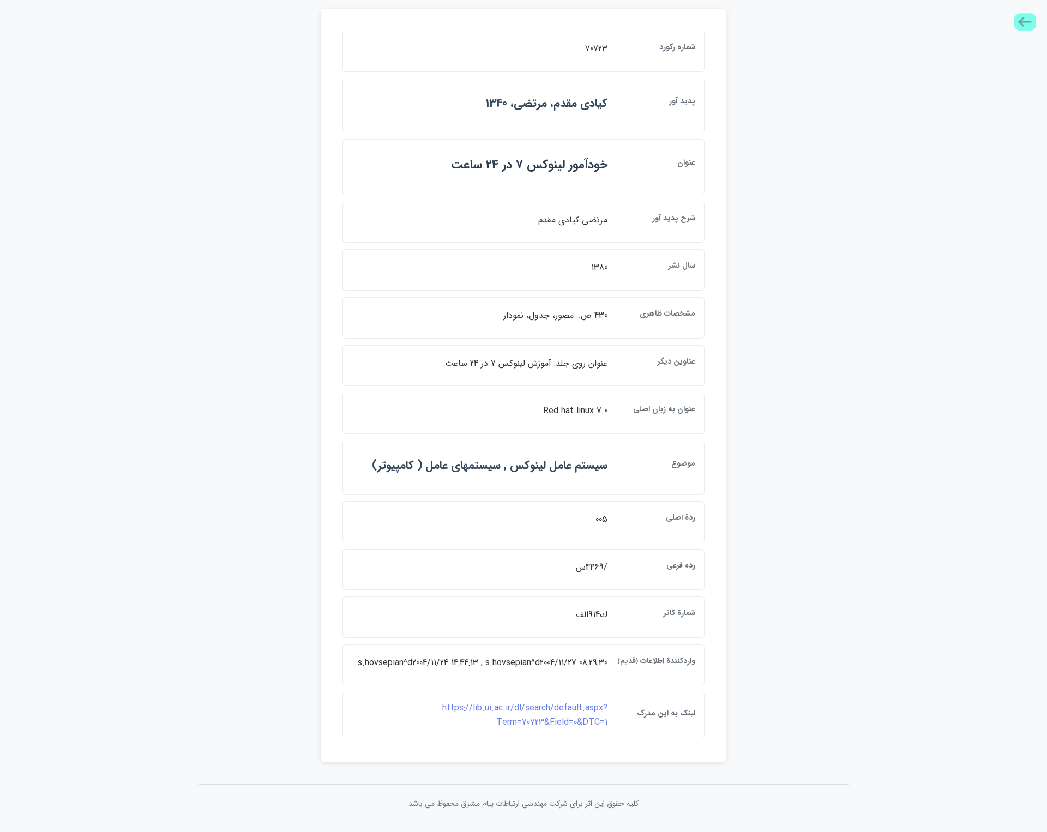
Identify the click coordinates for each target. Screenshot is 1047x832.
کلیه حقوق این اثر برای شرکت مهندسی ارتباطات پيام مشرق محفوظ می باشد (523, 804)
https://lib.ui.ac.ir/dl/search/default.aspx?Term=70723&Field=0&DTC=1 (524, 715)
